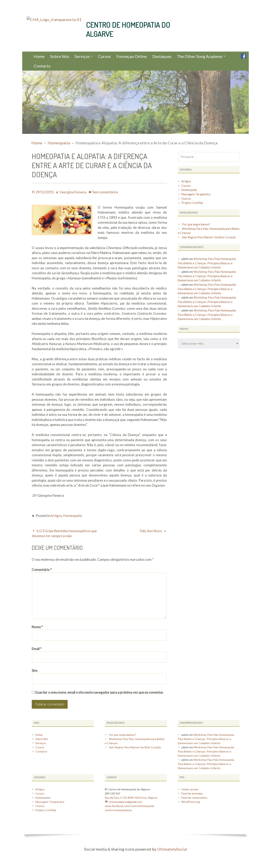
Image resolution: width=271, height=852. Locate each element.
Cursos (104, 56)
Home (39, 56)
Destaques (161, 56)
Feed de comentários (194, 797)
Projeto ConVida (192, 202)
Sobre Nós (59, 56)
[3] (33, 130)
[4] (37, 130)
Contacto (42, 65)
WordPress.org (190, 801)
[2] (29, 130)
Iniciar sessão (189, 789)
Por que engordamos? (196, 224)
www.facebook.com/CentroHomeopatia (129, 806)
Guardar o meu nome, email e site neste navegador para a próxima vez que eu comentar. (99, 692)
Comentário (42, 569)
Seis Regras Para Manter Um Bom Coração (209, 237)
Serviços (82, 56)
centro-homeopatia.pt (118, 810)
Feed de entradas (192, 793)
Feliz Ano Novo (151, 531)
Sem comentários (105, 192)
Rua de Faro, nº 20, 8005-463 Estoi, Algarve (131, 797)
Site (34, 670)
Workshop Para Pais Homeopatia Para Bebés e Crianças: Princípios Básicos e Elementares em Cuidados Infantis (207, 263)
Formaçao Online (131, 56)
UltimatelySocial (172, 849)
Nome (37, 627)
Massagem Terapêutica (195, 194)
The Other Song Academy (199, 56)
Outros (186, 198)
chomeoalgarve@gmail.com (125, 801)
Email (37, 649)
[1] (25, 130)
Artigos (56, 516)
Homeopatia (72, 516)
